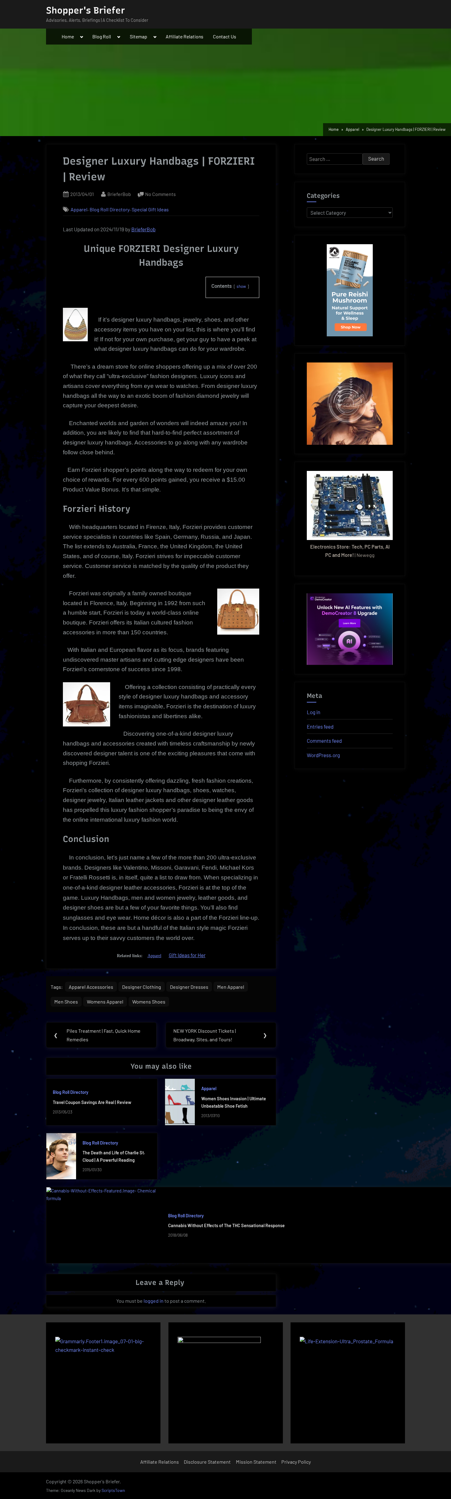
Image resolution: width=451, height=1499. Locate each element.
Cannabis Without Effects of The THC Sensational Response (226, 1225)
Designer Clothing (141, 987)
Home (68, 36)
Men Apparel (230, 987)
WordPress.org (323, 755)
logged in (154, 1301)
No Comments (160, 194)
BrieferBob (119, 194)
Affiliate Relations (184, 36)
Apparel (79, 209)
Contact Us (224, 36)
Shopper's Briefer (85, 10)
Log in (313, 712)
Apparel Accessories (91, 987)
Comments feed (324, 741)
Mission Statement (256, 1462)
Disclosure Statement (207, 1462)
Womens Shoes (148, 1001)
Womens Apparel (105, 1001)
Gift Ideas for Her (187, 955)
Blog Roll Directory (109, 209)
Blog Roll (101, 36)
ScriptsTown (113, 1490)
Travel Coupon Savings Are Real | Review (92, 1102)
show (241, 286)
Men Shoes (66, 1001)
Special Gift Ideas (150, 209)
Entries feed (320, 726)
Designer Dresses (189, 987)
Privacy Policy (296, 1462)
